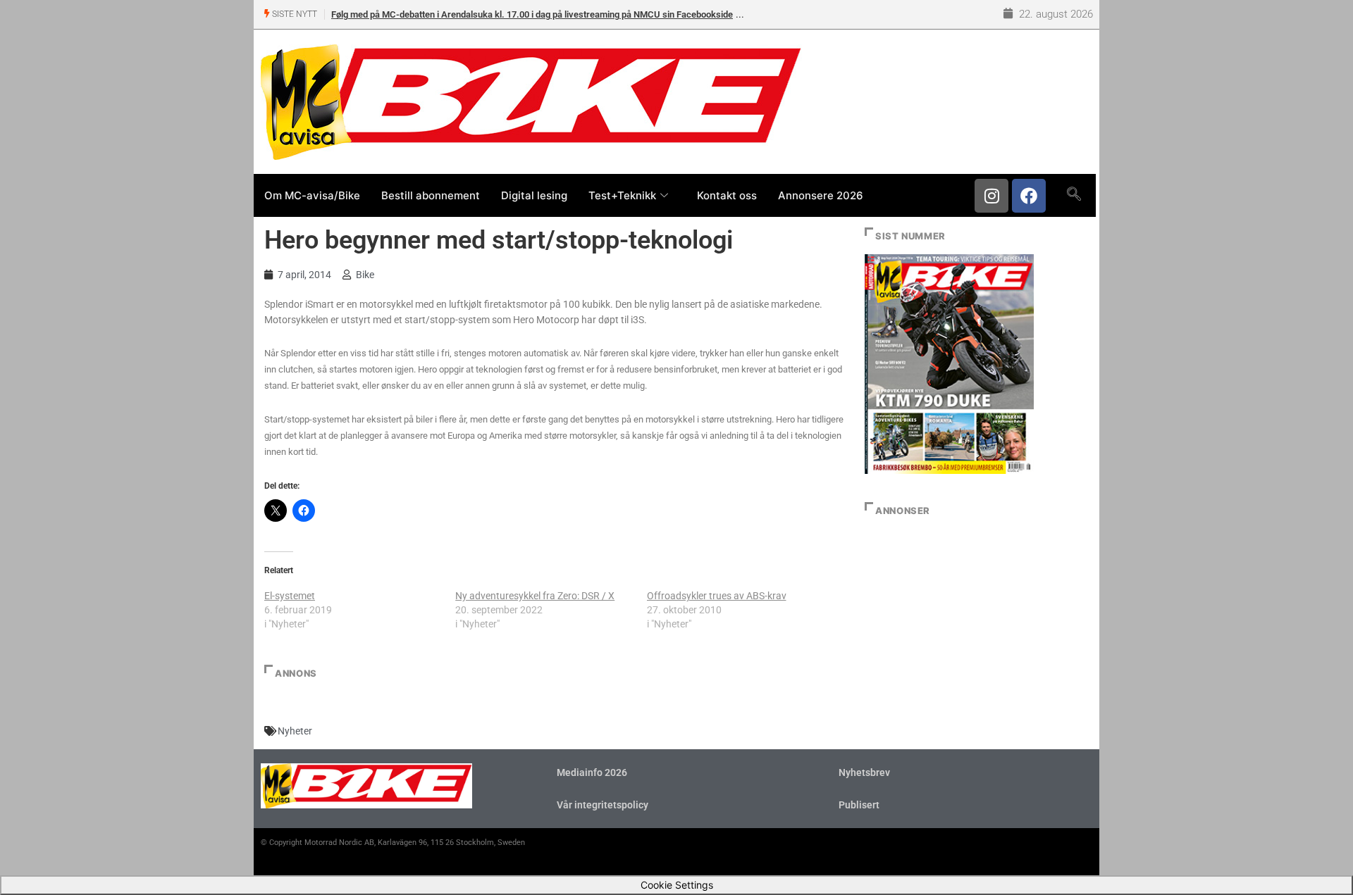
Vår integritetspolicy (602, 804)
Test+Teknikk (622, 195)
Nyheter (295, 731)
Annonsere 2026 (820, 195)
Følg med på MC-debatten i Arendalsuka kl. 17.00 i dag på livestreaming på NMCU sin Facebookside (532, 14)
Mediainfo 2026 (592, 772)
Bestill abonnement (430, 195)
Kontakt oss (727, 195)
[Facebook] (1029, 196)
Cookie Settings (677, 885)
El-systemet (289, 595)
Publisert (859, 804)
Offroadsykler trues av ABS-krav (716, 595)
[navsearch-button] (1073, 195)
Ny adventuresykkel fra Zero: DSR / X (534, 595)
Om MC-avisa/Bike (312, 195)
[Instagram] (991, 196)
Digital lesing (534, 195)
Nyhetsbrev (864, 772)
